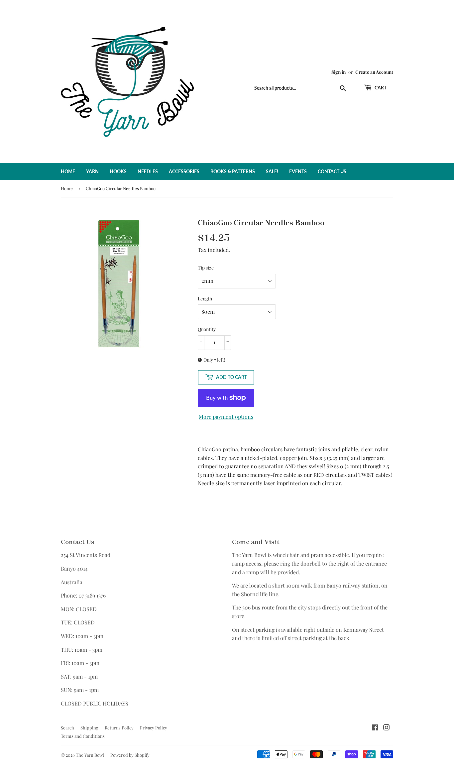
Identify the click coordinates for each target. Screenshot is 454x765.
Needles (148, 171)
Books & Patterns (232, 171)
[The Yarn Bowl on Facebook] (375, 727)
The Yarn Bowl (90, 755)
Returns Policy (119, 727)
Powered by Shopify (130, 755)
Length (205, 298)
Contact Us (332, 171)
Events (298, 171)
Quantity (207, 329)
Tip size (206, 268)
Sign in (338, 72)
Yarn (92, 171)
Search (67, 727)
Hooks (118, 171)
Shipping (89, 727)
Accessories (184, 171)
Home (68, 171)
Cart (380, 87)
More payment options (226, 416)
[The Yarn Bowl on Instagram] (386, 727)
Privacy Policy (153, 727)
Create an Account (374, 72)
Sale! (272, 171)
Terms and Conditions (83, 736)
